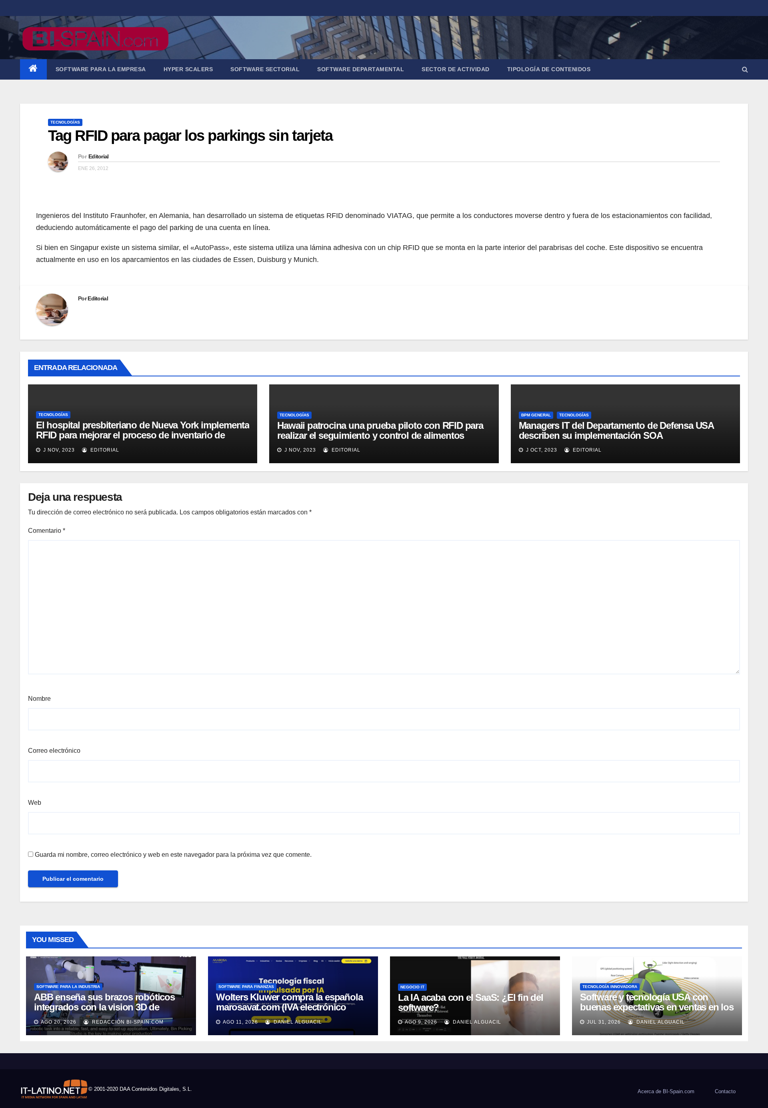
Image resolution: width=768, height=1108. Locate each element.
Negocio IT (412, 987)
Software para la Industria (68, 986)
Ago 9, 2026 (421, 1022)
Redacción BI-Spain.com (127, 1022)
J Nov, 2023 (58, 450)
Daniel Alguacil (297, 1022)
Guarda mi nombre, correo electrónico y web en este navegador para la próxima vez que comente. (173, 854)
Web (34, 802)
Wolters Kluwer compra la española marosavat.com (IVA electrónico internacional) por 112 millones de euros (289, 1012)
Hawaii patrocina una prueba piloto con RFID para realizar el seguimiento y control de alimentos (380, 430)
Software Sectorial (265, 69)
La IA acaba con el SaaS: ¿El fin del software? (470, 1002)
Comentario (46, 530)
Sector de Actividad (456, 69)
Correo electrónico (54, 750)
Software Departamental (360, 69)
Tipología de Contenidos (549, 69)
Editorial (98, 156)
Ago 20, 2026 (58, 1022)
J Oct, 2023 (540, 450)
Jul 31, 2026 (604, 1022)
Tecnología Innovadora (609, 986)
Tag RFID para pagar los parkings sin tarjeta (190, 135)
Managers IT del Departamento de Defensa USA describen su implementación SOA (616, 430)
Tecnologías (65, 122)
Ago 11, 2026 (240, 1022)
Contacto (725, 1091)
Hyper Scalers (188, 69)
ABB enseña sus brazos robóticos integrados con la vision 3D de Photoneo (104, 1007)
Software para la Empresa (101, 69)
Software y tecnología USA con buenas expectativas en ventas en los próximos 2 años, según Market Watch (657, 1012)
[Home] (33, 69)
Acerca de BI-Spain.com (666, 1091)
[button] (745, 69)
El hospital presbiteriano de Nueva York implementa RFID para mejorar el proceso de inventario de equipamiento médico (142, 435)
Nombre (39, 698)
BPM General (536, 415)
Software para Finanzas (246, 986)
